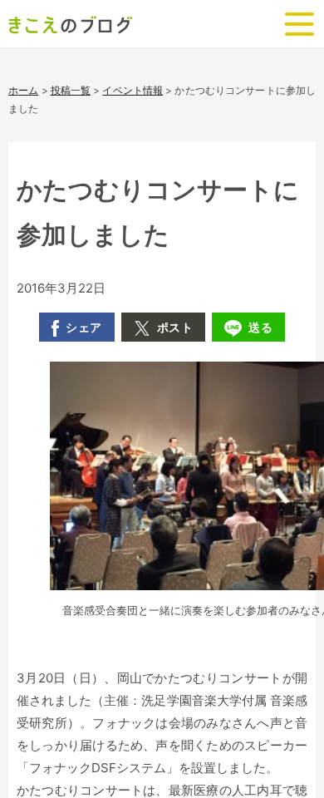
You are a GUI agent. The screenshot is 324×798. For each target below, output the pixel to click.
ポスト (175, 327)
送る (260, 327)
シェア (84, 327)
